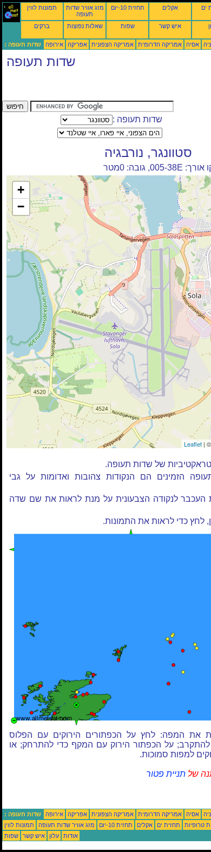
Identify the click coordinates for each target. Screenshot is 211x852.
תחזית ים (168, 825)
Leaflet (193, 444)
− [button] (20, 206)
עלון (54, 836)
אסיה (192, 44)
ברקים (42, 26)
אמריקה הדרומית (160, 44)
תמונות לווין (42, 7)
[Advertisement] (88, 87)
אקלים (170, 7)
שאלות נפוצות (85, 26)
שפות (128, 26)
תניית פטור (166, 773)
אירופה (54, 44)
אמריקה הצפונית (112, 44)
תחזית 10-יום (127, 7)
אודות (70, 836)
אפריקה (77, 44)
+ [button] (20, 189)
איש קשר (170, 26)
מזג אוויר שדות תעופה (85, 10)
